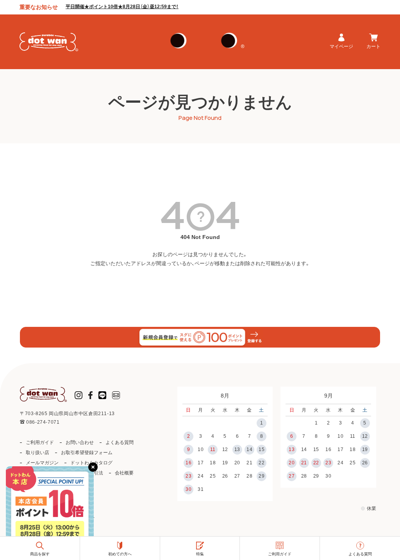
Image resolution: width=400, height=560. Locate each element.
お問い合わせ (80, 442)
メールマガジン (42, 462)
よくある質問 (119, 442)
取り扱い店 (37, 452)
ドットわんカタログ (91, 462)
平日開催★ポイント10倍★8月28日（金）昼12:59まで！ (122, 6)
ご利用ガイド (40, 442)
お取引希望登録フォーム (86, 452)
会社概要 (124, 473)
